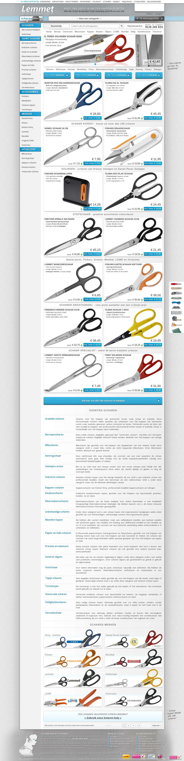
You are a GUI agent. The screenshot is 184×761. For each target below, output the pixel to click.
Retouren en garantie (148, 749)
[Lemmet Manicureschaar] (73, 282)
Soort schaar (31, 38)
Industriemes (72, 1)
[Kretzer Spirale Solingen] (73, 236)
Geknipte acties (54, 466)
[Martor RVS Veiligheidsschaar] (73, 100)
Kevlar (49, 31)
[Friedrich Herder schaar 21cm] (73, 327)
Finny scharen (82, 753)
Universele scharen (30, 171)
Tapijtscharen (27, 78)
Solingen (158, 69)
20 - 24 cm (117, 75)
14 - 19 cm (86, 75)
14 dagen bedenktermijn (150, 744)
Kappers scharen (29, 162)
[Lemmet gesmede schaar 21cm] (133, 236)
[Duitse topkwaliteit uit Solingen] (103, 66)
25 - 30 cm (147, 75)
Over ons (143, 737)
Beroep (57, 31)
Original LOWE (28, 140)
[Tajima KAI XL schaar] (133, 100)
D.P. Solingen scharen (109, 753)
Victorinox (26, 145)
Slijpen (108, 31)
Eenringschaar (28, 158)
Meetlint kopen (54, 520)
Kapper (90, 31)
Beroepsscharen (29, 43)
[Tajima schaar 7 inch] (133, 327)
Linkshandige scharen (31, 60)
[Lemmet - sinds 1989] (37, 8)
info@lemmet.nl (146, 751)
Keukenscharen (28, 167)
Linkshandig (121, 69)
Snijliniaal (127, 1)
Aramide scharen (54, 419)
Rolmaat (97, 1)
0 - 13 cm (55, 75)
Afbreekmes (45, 1)
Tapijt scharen (53, 578)
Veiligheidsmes (154, 1)
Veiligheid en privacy (148, 746)
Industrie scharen (29, 47)
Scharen (107, 1)
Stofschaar (26, 34)
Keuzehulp (56, 26)
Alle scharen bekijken (31, 29)
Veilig (133, 31)
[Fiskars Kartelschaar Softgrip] (133, 282)
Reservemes (85, 1)
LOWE (116, 31)
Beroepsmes (58, 1)
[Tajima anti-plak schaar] (133, 191)
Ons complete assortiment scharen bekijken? (103, 715)
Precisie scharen (29, 69)
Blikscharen (27, 153)
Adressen (114, 746)
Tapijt (131, 69)
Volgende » (156, 726)
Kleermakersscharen (31, 56)
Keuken (99, 31)
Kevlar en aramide (29, 52)
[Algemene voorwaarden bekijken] (80, 758)
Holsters (25, 96)
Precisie (71, 69)
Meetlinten (26, 100)
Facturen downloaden (120, 744)
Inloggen (159, 14)
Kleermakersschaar (105, 69)
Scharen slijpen (28, 105)
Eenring (139, 69)
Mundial (25, 136)
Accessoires (30, 92)
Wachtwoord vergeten (120, 739)
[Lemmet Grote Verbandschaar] (73, 373)
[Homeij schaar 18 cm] (73, 146)
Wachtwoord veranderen (121, 741)
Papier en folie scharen (58, 533)
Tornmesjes (27, 109)
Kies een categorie (89, 18)
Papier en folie (28, 65)
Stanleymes (139, 1)
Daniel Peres (27, 118)
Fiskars (25, 122)
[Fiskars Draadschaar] (133, 146)
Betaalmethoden (146, 739)
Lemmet (25, 131)
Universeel (67, 31)
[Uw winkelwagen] (149, 7)
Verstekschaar (28, 87)
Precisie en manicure (56, 546)
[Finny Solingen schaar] (133, 373)
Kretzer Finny (27, 127)
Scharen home (47, 753)
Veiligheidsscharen (30, 83)
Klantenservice (135, 26)
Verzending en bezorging (150, 741)
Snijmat (116, 1)
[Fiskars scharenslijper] (73, 191)
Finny (91, 69)
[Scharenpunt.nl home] (31, 19)
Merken (27, 114)
